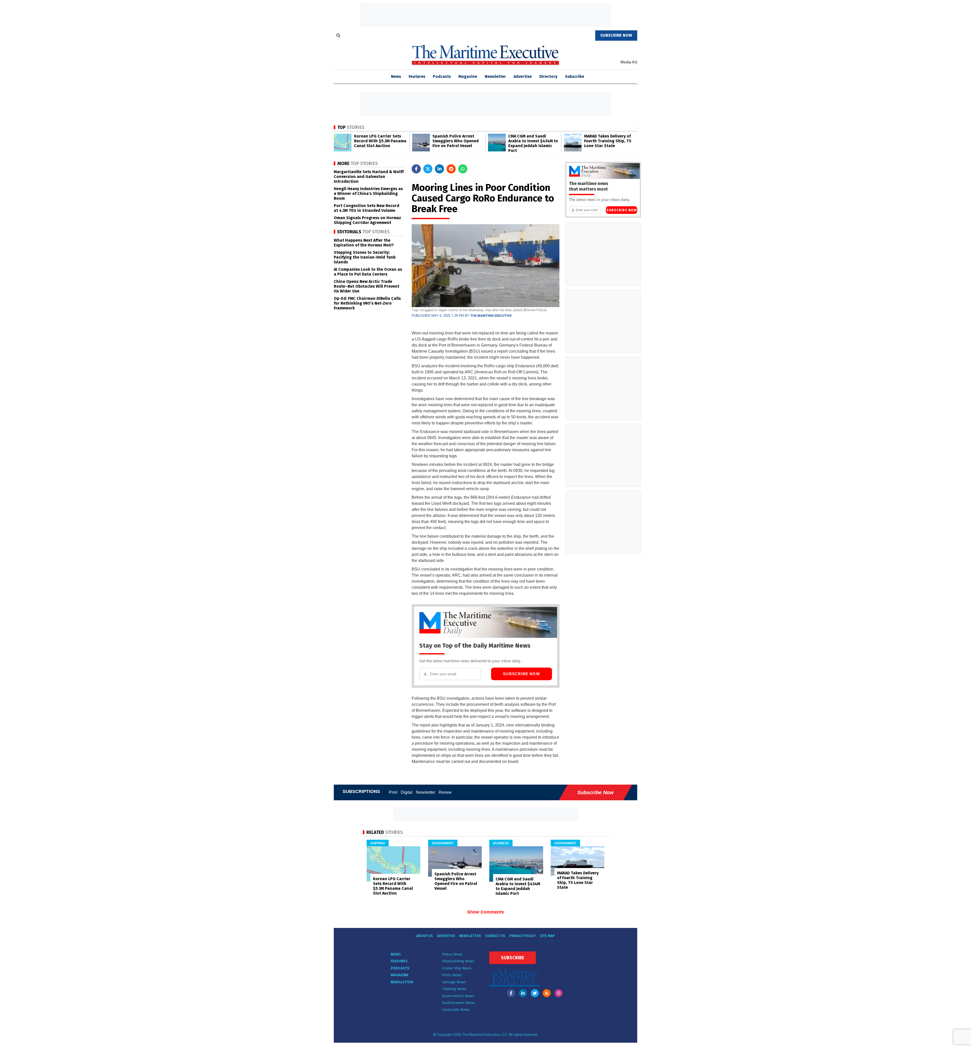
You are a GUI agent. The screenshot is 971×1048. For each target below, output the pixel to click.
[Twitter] (535, 993)
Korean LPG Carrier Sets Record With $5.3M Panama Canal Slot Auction (380, 141)
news (396, 76)
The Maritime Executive (491, 315)
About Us (424, 936)
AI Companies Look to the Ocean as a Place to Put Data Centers (368, 272)
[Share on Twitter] (427, 168)
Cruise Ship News (457, 968)
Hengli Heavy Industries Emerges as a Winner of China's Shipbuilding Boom (368, 193)
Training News (454, 989)
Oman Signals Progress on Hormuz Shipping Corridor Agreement (367, 220)
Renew (445, 792)
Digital (406, 792)
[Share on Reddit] (451, 168)
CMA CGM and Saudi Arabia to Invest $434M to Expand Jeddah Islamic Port (533, 143)
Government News (458, 996)
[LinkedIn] (523, 993)
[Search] (338, 36)
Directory (548, 76)
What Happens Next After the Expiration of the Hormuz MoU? (364, 242)
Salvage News (454, 982)
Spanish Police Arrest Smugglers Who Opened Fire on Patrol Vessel (455, 141)
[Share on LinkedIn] (439, 168)
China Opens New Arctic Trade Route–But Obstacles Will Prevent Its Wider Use (366, 286)
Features (417, 76)
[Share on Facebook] (416, 168)
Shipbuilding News (458, 961)
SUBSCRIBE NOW (616, 35)
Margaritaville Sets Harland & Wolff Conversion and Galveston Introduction (369, 176)
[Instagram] (559, 993)
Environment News (458, 1002)
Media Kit (629, 62)
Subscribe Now (521, 674)
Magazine (467, 76)
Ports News (452, 975)
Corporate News (456, 1009)
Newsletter (495, 76)
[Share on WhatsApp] (462, 168)
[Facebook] (511, 993)
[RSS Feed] (547, 993)
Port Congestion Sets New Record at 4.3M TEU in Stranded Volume (366, 208)
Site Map (547, 936)
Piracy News (452, 954)
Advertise (523, 76)
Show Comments (485, 912)
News (396, 954)
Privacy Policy (522, 936)
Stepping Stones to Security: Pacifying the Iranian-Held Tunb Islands (365, 257)
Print (393, 792)
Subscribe (574, 76)
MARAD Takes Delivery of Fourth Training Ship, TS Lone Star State (607, 141)
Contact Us (495, 936)
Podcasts (442, 76)
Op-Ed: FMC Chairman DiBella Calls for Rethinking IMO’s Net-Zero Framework (367, 303)
